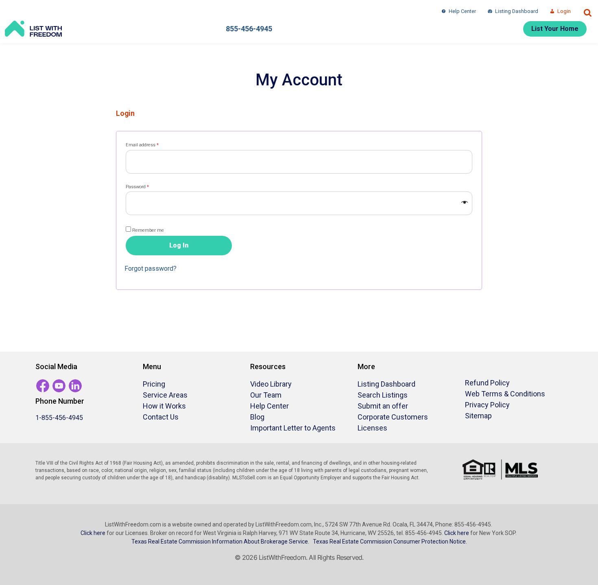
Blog (257, 417)
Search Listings (383, 395)
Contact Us (161, 417)
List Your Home (554, 29)
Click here (93, 533)
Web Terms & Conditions (505, 393)
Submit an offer (383, 406)
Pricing (154, 384)
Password (146, 186)
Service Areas (165, 395)
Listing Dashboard (516, 11)
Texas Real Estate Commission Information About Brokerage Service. (220, 541)
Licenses (372, 428)
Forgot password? (150, 268)
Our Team (266, 395)
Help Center (462, 11)
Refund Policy (487, 382)
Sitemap (478, 415)
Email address (151, 145)
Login (564, 11)
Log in (178, 245)
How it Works (164, 406)
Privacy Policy (487, 404)
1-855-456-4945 (59, 418)
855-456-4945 (249, 28)
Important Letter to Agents (293, 428)
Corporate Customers (393, 417)
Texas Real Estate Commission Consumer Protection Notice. (390, 541)
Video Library (271, 384)
